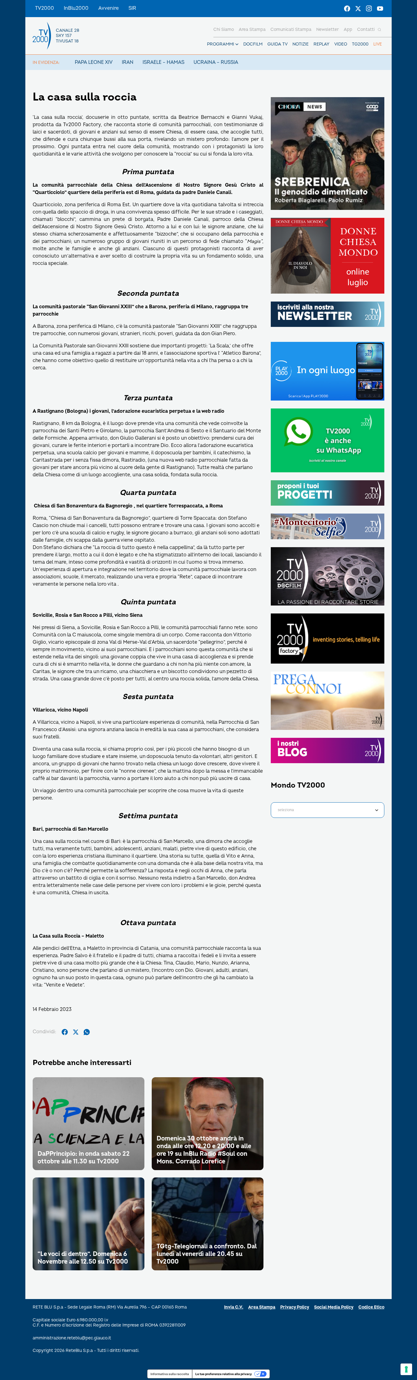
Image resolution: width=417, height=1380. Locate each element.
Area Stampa (261, 1307)
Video (340, 44)
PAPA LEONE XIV (94, 62)
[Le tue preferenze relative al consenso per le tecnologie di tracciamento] (406, 1369)
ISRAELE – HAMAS (163, 62)
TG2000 (360, 44)
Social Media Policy (334, 1307)
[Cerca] (379, 29)
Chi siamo (223, 29)
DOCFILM (253, 44)
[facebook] (64, 1032)
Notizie (300, 44)
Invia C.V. (233, 1307)
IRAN (127, 62)
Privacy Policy (294, 1307)
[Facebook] (347, 8)
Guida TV (277, 44)
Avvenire (108, 8)
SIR (132, 8)
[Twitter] (358, 8)
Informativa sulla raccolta (169, 1374)
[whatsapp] (86, 1032)
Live (377, 44)
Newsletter (327, 29)
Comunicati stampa (290, 29)
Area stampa (252, 29)
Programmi (220, 44)
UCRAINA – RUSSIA (216, 62)
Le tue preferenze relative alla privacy (223, 1374)
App (348, 29)
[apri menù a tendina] (236, 44)
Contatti (366, 29)
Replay (321, 44)
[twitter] (75, 1032)
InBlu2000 (76, 8)
